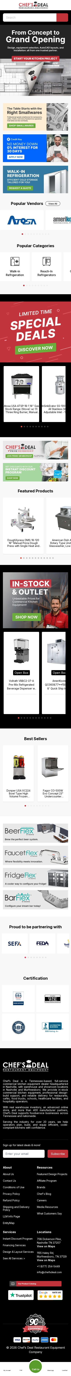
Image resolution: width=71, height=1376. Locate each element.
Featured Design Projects (52, 1174)
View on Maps (46, 1246)
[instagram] (50, 1306)
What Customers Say (49, 1213)
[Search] (62, 17)
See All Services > (14, 1258)
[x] (35, 1306)
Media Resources (47, 1207)
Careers (42, 1200)
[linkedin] (42, 1306)
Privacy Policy (11, 1193)
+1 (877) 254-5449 (48, 1266)
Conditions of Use (13, 1187)
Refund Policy (11, 1200)
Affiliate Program (47, 1180)
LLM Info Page (11, 1216)
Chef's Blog (44, 1193)
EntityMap (9, 1223)
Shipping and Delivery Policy (16, 1208)
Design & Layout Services (18, 1251)
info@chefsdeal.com (49, 1272)
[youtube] (28, 1306)
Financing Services (14, 1245)
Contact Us (9, 1180)
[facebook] (21, 1306)
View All (52, 203)
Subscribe (58, 1154)
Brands (41, 1187)
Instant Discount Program (18, 1238)
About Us (8, 1174)
